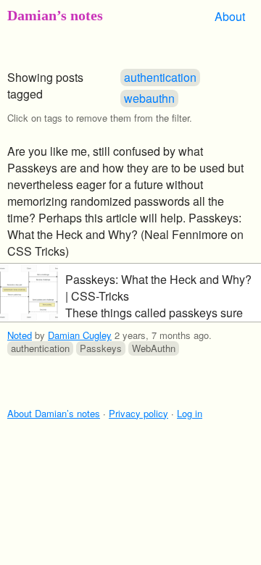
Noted (19, 335)
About (230, 16)
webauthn (149, 98)
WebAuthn (153, 348)
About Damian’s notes (53, 413)
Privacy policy (138, 413)
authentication (160, 77)
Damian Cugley (80, 335)
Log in (189, 413)
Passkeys (101, 348)
